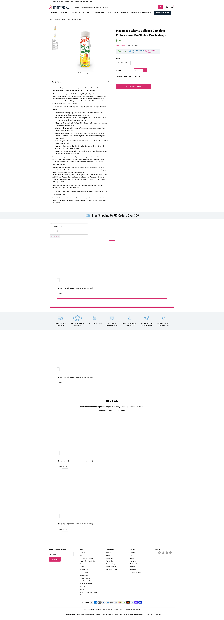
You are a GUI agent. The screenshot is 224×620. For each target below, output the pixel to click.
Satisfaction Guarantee (95, 323)
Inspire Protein (110, 558)
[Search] (160, 7)
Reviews (67, 2)
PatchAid (108, 552)
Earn (152, 51)
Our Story (82, 552)
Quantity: (118, 70)
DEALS (116, 12)
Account (132, 558)
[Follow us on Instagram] (163, 552)
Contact (85, 2)
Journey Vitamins (111, 567)
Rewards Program (85, 578)
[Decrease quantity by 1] (136, 70)
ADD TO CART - (133, 86)
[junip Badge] (165, 555)
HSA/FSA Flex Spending (86, 558)
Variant (118, 58)
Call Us (91, 2)
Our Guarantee (134, 564)
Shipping (132, 552)
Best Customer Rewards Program (112, 324)
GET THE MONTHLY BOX (162, 12)
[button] (167, 7)
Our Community (84, 572)
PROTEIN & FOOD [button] (77, 12)
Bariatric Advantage (111, 569)
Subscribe (56, 559)
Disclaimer (127, 609)
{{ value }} (55, 231)
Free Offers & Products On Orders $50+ (164, 324)
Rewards (53, 2)
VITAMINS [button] (64, 12)
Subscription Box (84, 575)
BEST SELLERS (54, 12)
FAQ (81, 564)
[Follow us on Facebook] (159, 552)
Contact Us (133, 561)
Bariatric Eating (120, 45)
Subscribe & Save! (85, 581)
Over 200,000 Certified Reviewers (77, 324)
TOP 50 (109, 12)
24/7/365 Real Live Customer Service (146, 324)
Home (51, 19)
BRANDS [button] (123, 12)
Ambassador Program (86, 584)
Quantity (59, 293)
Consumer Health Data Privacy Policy (88, 593)
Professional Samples (136, 572)
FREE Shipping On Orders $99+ (60, 324)
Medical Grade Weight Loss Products (129, 324)
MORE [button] (88, 12)
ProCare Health (110, 561)
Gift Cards (82, 586)
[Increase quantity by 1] (145, 70)
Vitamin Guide (84, 569)
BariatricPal (109, 555)
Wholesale (133, 569)
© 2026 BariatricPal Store (92, 609)
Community (78, 2)
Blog (72, 2)
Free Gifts (60, 2)
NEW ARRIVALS (99, 12)
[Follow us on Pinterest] (167, 552)
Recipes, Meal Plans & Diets (87, 561)
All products (57, 19)
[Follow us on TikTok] (170, 552)
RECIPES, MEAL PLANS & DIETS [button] (140, 12)
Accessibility (136, 609)
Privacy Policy (118, 609)
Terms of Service (107, 609)
